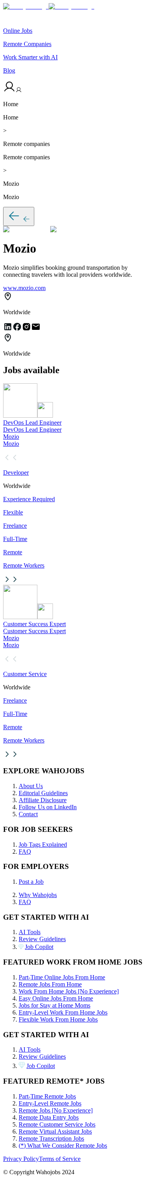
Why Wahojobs (38, 895)
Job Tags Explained (43, 844)
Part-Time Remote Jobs (47, 1096)
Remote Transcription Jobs (51, 1138)
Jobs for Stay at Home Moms (54, 1005)
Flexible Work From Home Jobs (58, 1019)
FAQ (25, 851)
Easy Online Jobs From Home (56, 998)
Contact (28, 814)
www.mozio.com (24, 288)
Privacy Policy (21, 1158)
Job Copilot (39, 946)
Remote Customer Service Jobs (57, 1124)
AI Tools (29, 932)
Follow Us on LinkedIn (48, 807)
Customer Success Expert (34, 624)
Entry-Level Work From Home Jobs (63, 1012)
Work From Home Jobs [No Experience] (69, 991)
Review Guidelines (42, 939)
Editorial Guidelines (43, 793)
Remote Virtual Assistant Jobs (55, 1131)
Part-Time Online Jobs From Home (62, 977)
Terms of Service (60, 1158)
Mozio (11, 436)
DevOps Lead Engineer (32, 422)
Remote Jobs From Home (50, 984)
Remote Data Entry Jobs (49, 1117)
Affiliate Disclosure (43, 800)
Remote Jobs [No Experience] (56, 1110)
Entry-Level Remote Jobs (50, 1103)
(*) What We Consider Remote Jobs (63, 1145)
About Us (31, 786)
